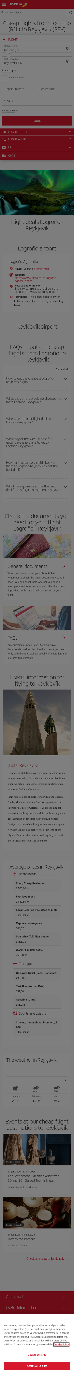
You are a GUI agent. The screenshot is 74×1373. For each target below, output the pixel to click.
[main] (37, 1343)
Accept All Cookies (37, 1365)
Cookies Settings (37, 1354)
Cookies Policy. (61, 1344)
